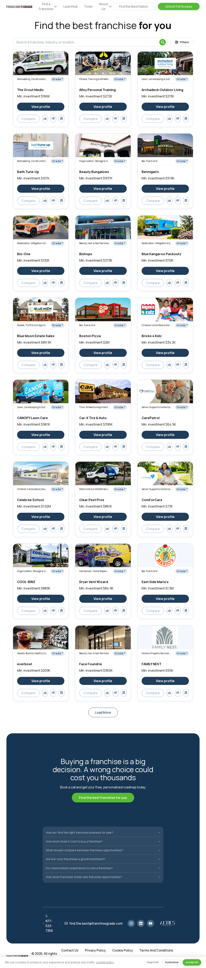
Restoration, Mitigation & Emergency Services (32, 243)
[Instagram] (131, 923)
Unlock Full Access (178, 6)
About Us (103, 6)
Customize (171, 962)
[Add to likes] (45, 118)
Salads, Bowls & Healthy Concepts (32, 653)
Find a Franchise (46, 6)
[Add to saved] (61, 118)
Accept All (192, 962)
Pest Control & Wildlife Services (94, 489)
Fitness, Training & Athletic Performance (94, 79)
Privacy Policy (95, 950)
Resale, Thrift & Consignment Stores (32, 325)
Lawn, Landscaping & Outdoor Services (157, 79)
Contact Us (69, 950)
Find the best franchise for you (103, 797)
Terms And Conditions (156, 950)
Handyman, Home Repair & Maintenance (94, 571)
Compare (28, 119)
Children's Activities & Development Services (157, 325)
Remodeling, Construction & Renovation (32, 79)
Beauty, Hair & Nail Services (94, 243)
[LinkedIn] (140, 923)
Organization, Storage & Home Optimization (94, 161)
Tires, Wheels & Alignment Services (94, 407)
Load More (103, 712)
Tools (88, 6)
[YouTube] (150, 923)
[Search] (162, 42)
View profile (40, 106)
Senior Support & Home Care (157, 407)
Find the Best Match (133, 6)
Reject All (152, 962)
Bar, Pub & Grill (150, 161)
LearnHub (70, 6)
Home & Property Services (155, 653)
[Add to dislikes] (53, 118)
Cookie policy (105, 962)
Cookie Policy (122, 950)
